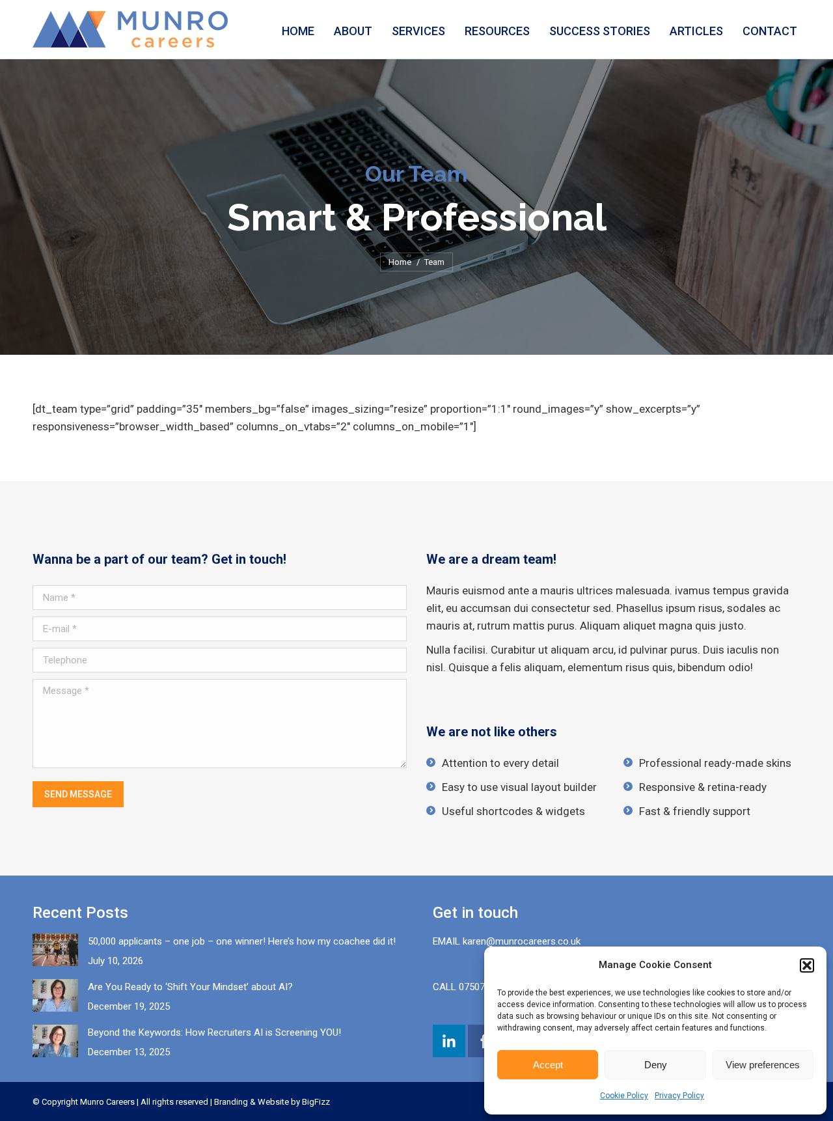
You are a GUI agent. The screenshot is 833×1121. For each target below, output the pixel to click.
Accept (548, 1064)
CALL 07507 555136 (476, 987)
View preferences (763, 1064)
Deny (655, 1064)
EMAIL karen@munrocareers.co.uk (506, 941)
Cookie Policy (624, 1095)
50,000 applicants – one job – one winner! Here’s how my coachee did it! (242, 941)
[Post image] (55, 950)
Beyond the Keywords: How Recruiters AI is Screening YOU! (214, 1032)
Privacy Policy (679, 1095)
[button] (806, 965)
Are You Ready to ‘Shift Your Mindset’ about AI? (190, 987)
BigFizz (316, 1102)
